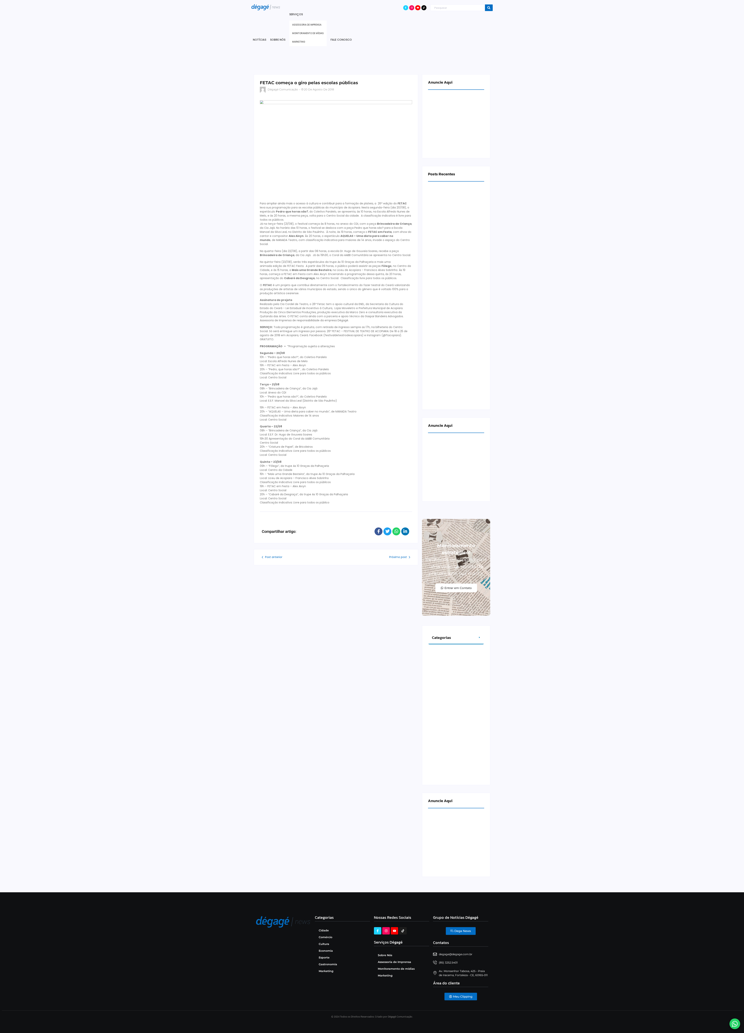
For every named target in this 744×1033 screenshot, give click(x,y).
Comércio (325, 937)
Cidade (324, 930)
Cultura (324, 944)
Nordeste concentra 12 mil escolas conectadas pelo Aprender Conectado (452, 396)
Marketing (326, 971)
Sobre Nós (385, 955)
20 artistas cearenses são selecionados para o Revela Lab (453, 326)
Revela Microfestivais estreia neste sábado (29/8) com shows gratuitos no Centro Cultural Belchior (455, 254)
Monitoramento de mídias (396, 968)
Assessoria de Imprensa (394, 962)
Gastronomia (328, 964)
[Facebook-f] (405, 7)
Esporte (324, 957)
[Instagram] (411, 7)
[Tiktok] (423, 7)
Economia (326, 950)
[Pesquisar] (489, 7)
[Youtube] (417, 7)
